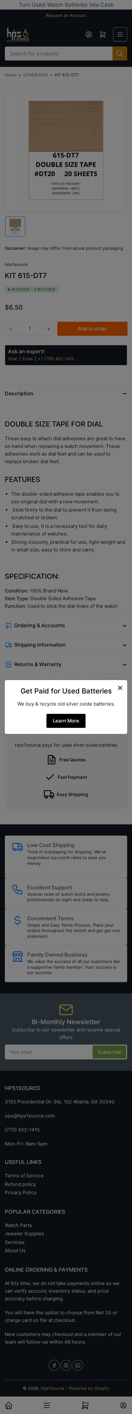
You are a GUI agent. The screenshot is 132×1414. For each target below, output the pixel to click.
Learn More (66, 721)
